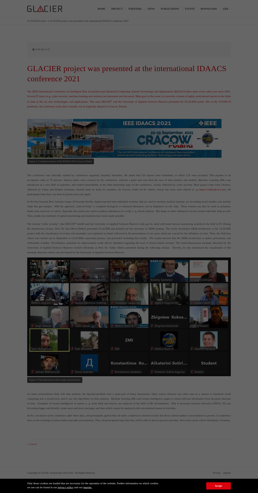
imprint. (87, 487)
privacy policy (66, 487)
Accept (218, 486)
